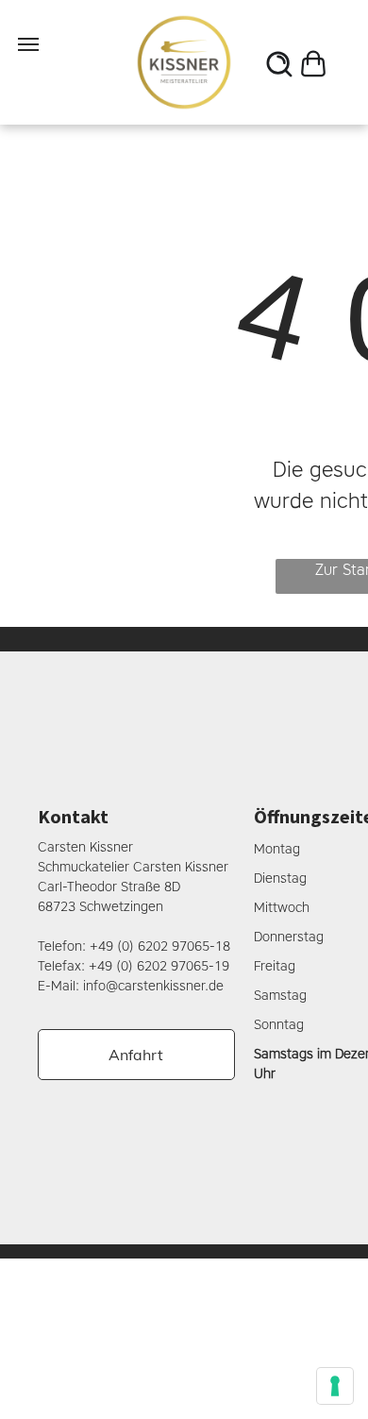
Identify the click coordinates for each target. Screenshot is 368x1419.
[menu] (28, 44)
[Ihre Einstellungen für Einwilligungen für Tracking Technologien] (335, 1386)
